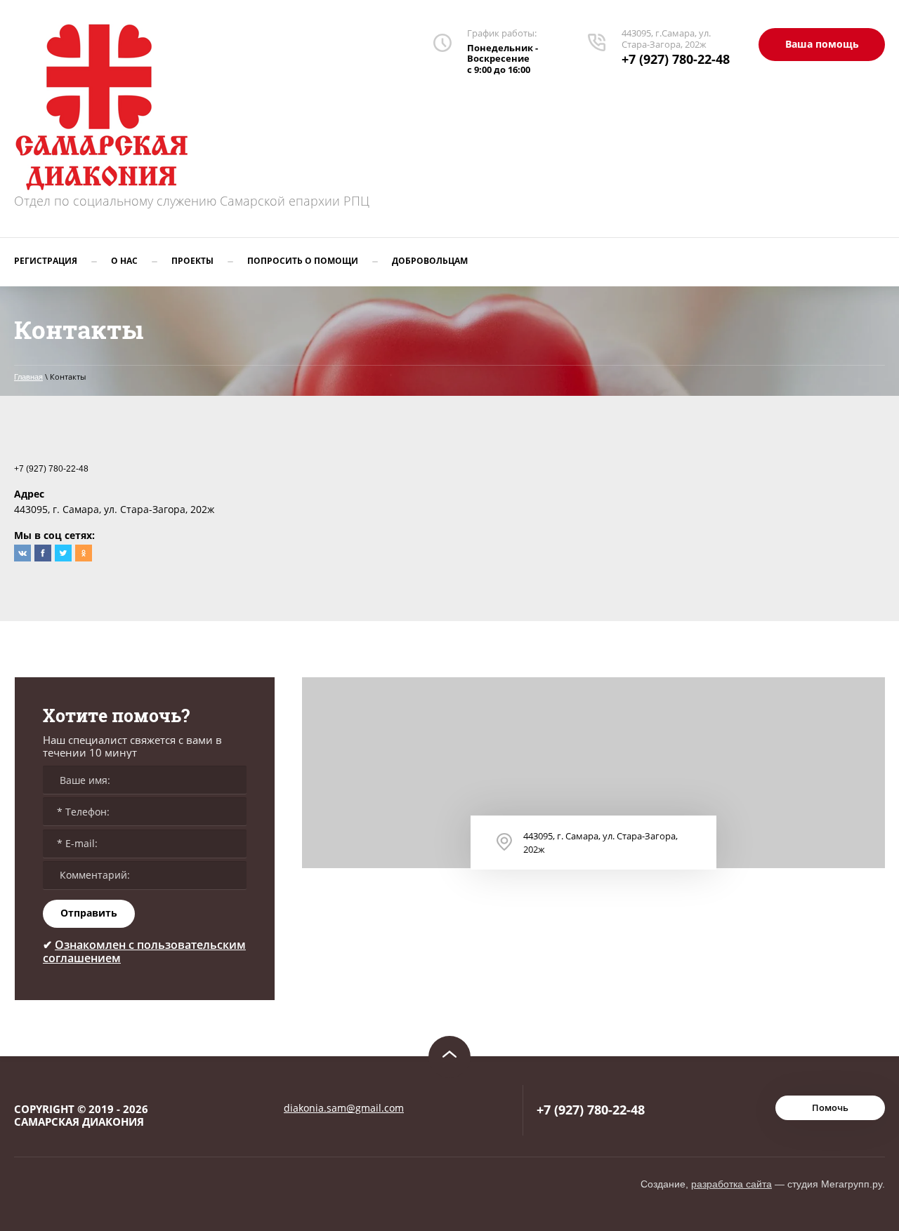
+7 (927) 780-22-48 (676, 59)
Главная (28, 377)
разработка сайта (731, 1184)
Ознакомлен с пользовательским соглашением (144, 951)
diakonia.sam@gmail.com (344, 1107)
